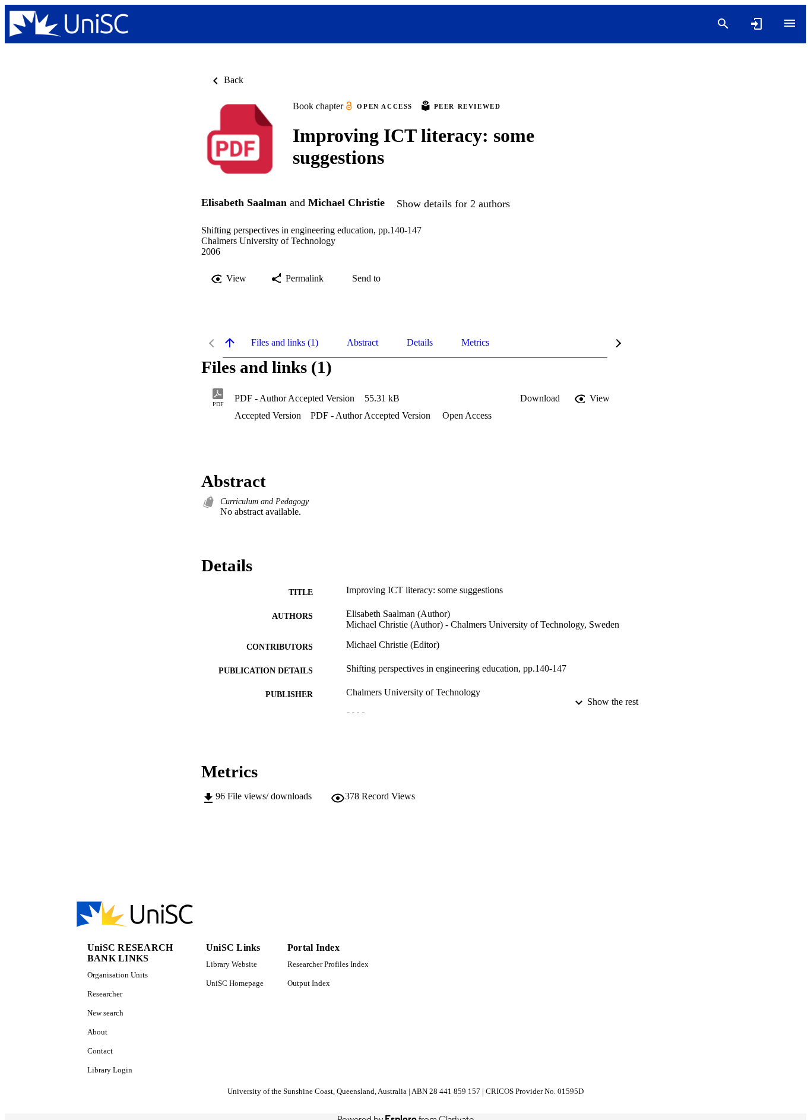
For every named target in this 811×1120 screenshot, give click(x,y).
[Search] (723, 24)
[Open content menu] (790, 23)
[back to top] (230, 343)
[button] (540, 398)
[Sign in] (756, 24)
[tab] (284, 342)
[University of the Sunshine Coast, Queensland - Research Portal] (68, 24)
